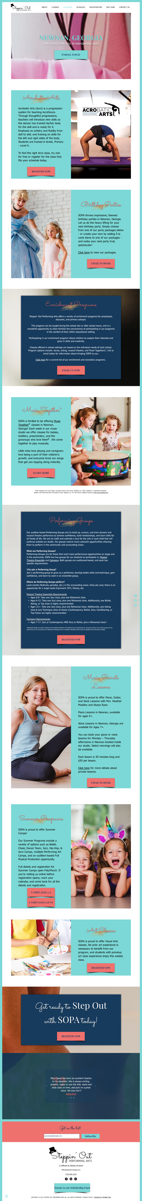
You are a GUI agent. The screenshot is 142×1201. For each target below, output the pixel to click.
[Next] (95, 1086)
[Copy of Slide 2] (73, 1097)
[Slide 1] (68, 1097)
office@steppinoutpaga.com (70, 1170)
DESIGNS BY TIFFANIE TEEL (102, 1197)
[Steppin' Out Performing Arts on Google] (135, 600)
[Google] (71, 1179)
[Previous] (46, 1086)
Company (54, 560)
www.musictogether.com (101, 492)
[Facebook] (66, 1179)
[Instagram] (75, 1179)
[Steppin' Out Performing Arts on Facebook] (135, 595)
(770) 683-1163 (70, 1174)
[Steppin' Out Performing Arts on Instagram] (135, 605)
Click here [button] (84, 252)
